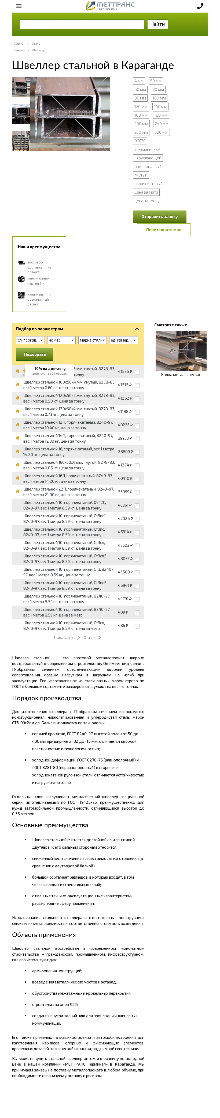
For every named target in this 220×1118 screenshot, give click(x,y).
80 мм (140, 97)
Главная (19, 43)
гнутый (140, 175)
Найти (157, 24)
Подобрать (35, 354)
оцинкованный (148, 166)
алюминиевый (147, 149)
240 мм (161, 123)
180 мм (160, 115)
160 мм (141, 115)
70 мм (158, 89)
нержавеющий (147, 157)
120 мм (140, 106)
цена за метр (146, 192)
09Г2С (139, 140)
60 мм (140, 89)
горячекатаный (148, 183)
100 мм (159, 97)
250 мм (141, 132)
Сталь (36, 43)
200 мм (141, 123)
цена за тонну (147, 200)
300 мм (161, 132)
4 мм (139, 80)
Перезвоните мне (163, 229)
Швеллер (38, 50)
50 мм (156, 80)
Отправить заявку (159, 216)
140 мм (160, 106)
